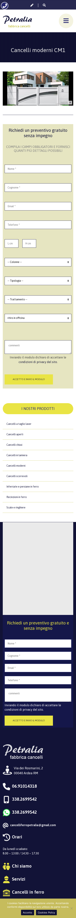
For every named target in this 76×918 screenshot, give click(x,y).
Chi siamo (22, 866)
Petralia (17, 19)
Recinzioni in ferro (16, 497)
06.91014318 (24, 786)
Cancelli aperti (14, 434)
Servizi (18, 879)
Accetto (27, 912)
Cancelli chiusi (14, 444)
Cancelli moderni (15, 465)
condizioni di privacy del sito (38, 362)
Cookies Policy (46, 912)
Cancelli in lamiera (16, 455)
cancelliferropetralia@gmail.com (33, 825)
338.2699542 (24, 799)
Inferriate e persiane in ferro (22, 486)
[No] (71, 908)
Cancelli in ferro (28, 892)
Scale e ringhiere (15, 507)
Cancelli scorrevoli (16, 476)
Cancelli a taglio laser (18, 423)
